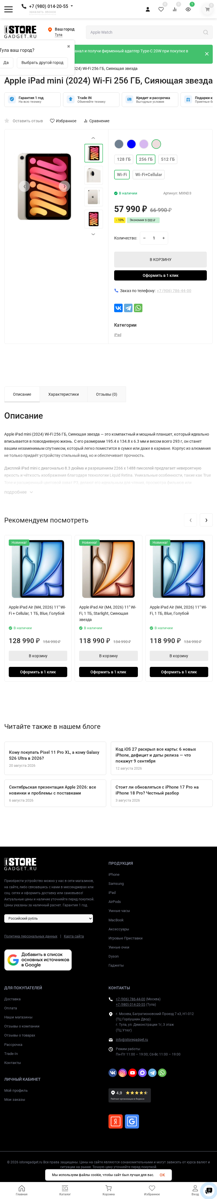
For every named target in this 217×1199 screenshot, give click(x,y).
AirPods (114, 902)
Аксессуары (118, 929)
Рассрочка (13, 1044)
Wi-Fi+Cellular (148, 174)
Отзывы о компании (22, 1026)
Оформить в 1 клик (161, 275)
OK (162, 1175)
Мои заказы (14, 1099)
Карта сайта (74, 936)
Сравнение (99, 121)
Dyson (113, 956)
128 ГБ (124, 159)
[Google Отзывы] (132, 1121)
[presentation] (24, 186)
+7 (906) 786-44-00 (130, 999)
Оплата (10, 1008)
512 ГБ (168, 159)
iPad (117, 335)
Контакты (12, 1063)
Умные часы (119, 911)
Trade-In (11, 1054)
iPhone (114, 874)
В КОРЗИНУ (161, 259)
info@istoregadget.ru (132, 1040)
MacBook (116, 920)
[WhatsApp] (138, 308)
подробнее (16, 492)
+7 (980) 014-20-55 (48, 6)
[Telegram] (128, 308)
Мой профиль (16, 1090)
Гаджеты (116, 965)
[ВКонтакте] (118, 308)
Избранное (66, 121)
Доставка (12, 999)
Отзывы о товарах (19, 1035)
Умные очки (118, 947)
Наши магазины (18, 1017)
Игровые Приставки (125, 938)
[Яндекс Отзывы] (115, 1121)
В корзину (38, 656)
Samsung (116, 883)
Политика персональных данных (30, 936)
